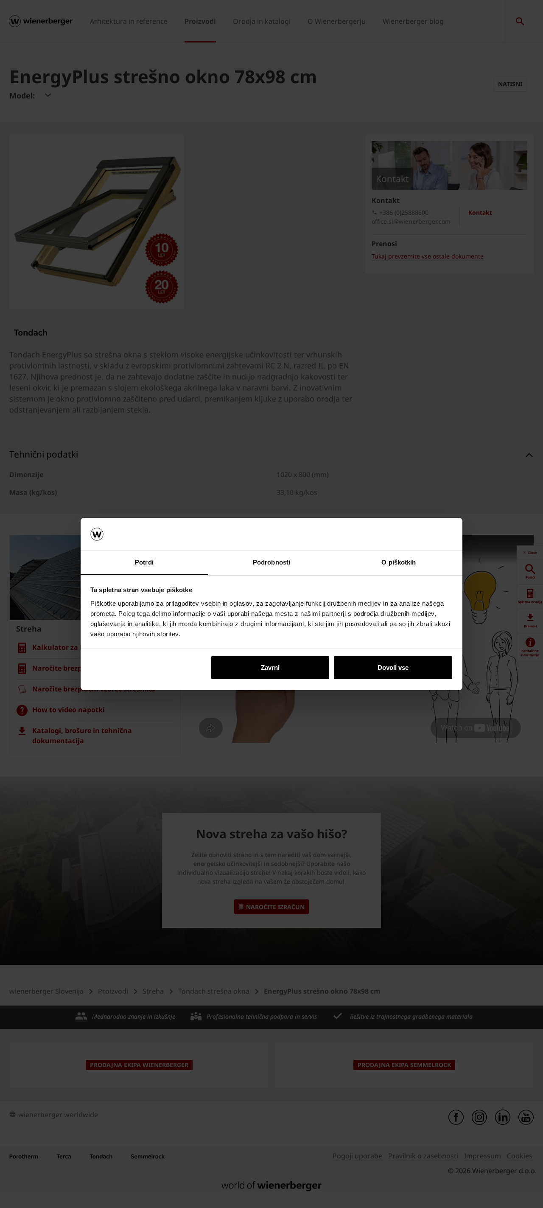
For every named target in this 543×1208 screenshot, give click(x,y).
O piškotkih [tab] (398, 562)
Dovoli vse (393, 667)
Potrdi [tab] (144, 562)
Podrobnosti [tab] (271, 562)
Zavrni (270, 667)
